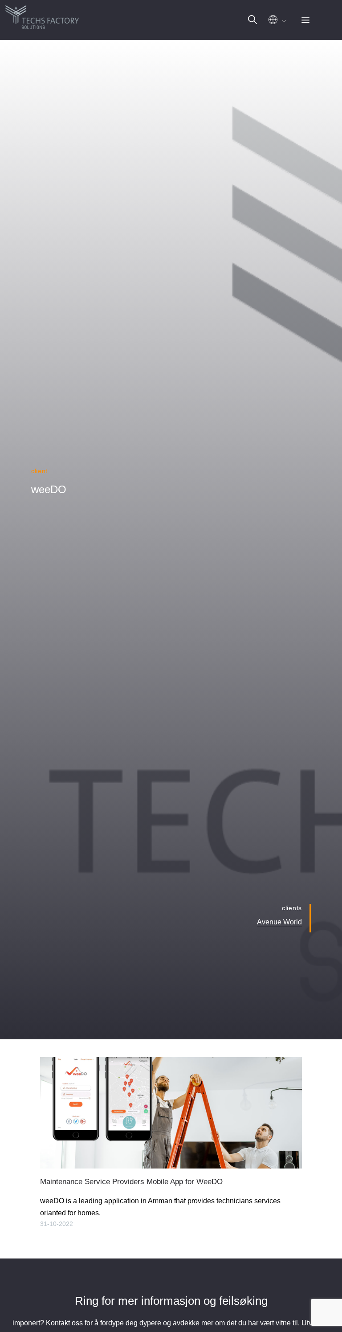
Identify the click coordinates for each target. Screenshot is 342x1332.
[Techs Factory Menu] (305, 21)
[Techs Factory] (42, 15)
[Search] (252, 20)
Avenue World (279, 922)
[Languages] (276, 22)
